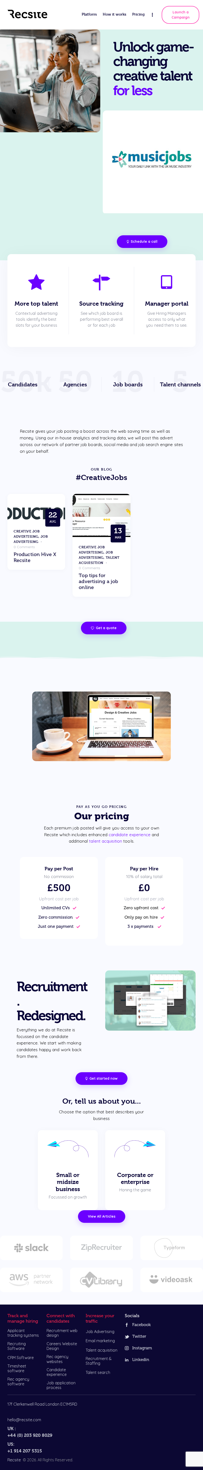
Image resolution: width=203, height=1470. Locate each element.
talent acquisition (105, 841)
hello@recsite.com (24, 1419)
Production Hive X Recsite (35, 557)
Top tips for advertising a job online (98, 581)
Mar (118, 533)
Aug (53, 517)
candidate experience (130, 834)
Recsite (14, 1459)
